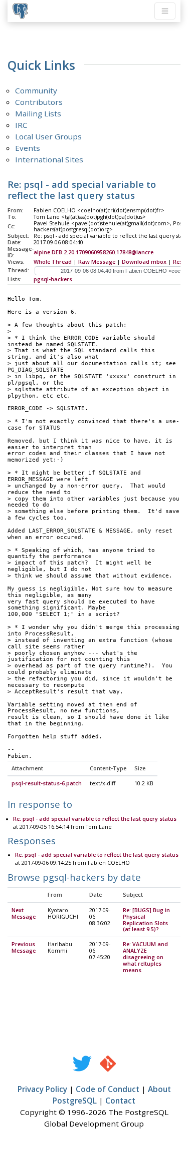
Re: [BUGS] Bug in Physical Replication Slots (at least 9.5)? (146, 920)
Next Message (24, 913)
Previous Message (24, 947)
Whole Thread (53, 261)
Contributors (39, 102)
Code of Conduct (107, 1089)
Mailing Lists (38, 113)
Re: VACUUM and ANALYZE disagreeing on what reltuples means (145, 957)
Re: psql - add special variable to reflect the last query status (94, 818)
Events (27, 148)
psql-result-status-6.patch (47, 783)
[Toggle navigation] (164, 10)
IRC (21, 125)
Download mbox (144, 261)
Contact (120, 1101)
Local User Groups (48, 136)
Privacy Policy (42, 1089)
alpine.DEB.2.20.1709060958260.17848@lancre (93, 252)
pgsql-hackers (53, 279)
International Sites (49, 159)
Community (36, 90)
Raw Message (96, 261)
